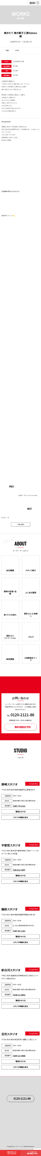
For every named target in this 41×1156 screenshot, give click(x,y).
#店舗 (17, 50)
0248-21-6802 (19, 995)
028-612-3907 (19, 870)
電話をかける (21, 811)
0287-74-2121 (19, 806)
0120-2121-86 (22, 1098)
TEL (20, 715)
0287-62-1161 (19, 931)
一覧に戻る (20, 524)
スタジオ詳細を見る (20, 817)
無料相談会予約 (23, 727)
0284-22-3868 (19, 1055)
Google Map (33, 784)
